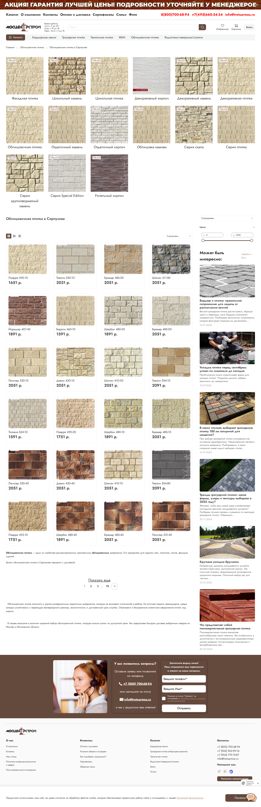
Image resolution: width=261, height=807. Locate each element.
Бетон (153, 766)
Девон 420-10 (65, 380)
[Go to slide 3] (68, 272)
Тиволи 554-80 (161, 483)
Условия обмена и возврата (93, 751)
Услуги (153, 771)
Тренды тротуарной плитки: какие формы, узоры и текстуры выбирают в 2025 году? (225, 498)
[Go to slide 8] (91, 272)
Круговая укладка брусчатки (219, 562)
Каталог (12, 14)
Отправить (184, 708)
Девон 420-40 (65, 483)
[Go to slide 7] (87, 272)
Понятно (240, 798)
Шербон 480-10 (114, 432)
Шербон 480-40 (66, 535)
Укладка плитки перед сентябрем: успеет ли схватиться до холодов (223, 369)
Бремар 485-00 (162, 329)
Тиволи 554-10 (161, 380)
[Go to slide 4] (73, 272)
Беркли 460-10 (65, 329)
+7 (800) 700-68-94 (137, 684)
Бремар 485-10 (161, 432)
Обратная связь (87, 766)
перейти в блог (246, 255)
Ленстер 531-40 (162, 535)
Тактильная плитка (102, 37)
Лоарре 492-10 (18, 535)
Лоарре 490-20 (66, 432)
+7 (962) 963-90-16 (228, 751)
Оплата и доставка (75, 14)
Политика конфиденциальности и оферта (21, 763)
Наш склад (11, 756)
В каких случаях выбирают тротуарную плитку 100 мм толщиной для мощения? (226, 431)
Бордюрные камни (44, 37)
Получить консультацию (234, 778)
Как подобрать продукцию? (93, 756)
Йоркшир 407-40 (19, 329)
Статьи (121, 14)
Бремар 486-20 (114, 278)
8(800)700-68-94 (175, 14)
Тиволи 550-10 (65, 278)
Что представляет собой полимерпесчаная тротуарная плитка (225, 626)
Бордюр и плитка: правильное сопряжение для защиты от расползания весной (221, 304)
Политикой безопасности (190, 798)
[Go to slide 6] (82, 272)
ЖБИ (122, 37)
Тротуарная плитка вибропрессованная (168, 751)
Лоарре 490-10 (18, 278)
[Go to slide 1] (18, 272)
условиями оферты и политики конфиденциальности (186, 699)
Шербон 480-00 (114, 329)
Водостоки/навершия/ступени (184, 37)
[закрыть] (258, 783)
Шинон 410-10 (113, 483)
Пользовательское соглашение (21, 769)
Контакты (50, 14)
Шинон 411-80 (161, 278)
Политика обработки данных (250, 783)
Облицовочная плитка (145, 37)
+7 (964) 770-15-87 (228, 755)
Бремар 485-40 (114, 535)
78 (107, 586)
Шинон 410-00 (113, 380)
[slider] (203, 240)
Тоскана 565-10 (18, 432)
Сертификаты (103, 14)
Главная (10, 47)
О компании (31, 14)
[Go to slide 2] (36, 272)
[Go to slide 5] (77, 272)
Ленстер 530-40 (18, 483)
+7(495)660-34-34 (207, 14)
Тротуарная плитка (73, 37)
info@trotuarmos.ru (240, 14)
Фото (133, 14)
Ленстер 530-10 (18, 380)
